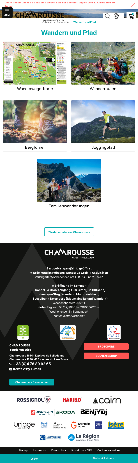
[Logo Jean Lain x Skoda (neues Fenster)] (53, 412)
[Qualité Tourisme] (114, 331)
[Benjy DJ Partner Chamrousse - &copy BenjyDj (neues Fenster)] (93, 412)
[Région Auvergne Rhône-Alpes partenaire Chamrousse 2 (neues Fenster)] (83, 437)
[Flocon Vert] (23, 331)
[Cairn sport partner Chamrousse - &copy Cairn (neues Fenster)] (107, 399)
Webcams (116, 16)
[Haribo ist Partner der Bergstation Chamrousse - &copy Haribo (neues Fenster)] (72, 399)
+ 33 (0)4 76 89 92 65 (32, 364)
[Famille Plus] (67, 331)
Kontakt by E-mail (27, 369)
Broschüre (106, 346)
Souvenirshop (106, 355)
